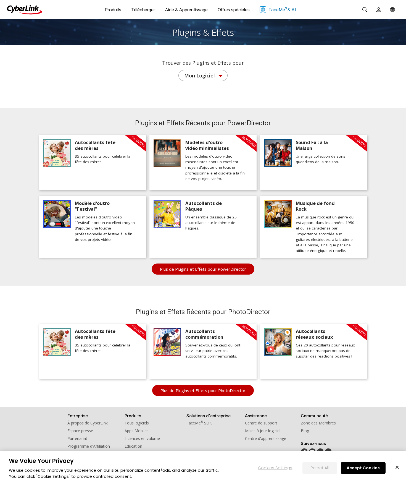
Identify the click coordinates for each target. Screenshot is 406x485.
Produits (113, 9)
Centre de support (261, 423)
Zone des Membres (318, 423)
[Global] (392, 9)
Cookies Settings (275, 467)
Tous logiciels (137, 423)
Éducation (133, 446)
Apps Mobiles (137, 430)
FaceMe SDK (199, 423)
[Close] (397, 467)
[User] (379, 9)
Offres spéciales (234, 9)
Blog (305, 430)
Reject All (320, 467)
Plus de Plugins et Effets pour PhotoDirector (203, 390)
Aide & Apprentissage (186, 9)
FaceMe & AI (282, 9)
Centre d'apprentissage (265, 438)
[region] (203, 468)
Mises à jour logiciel (262, 430)
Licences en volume (142, 438)
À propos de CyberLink (87, 423)
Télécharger (143, 9)
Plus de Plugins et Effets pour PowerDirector (203, 269)
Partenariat (77, 438)
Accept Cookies (363, 467)
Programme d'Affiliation (88, 446)
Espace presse (80, 430)
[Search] (365, 9)
